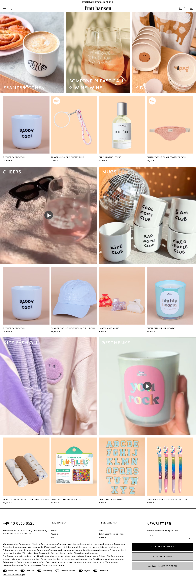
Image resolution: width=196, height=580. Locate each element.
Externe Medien (68, 571)
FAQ (101, 530)
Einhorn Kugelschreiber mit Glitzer (167, 499)
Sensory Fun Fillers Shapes (66, 499)
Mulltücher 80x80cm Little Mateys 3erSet (26, 499)
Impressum (72, 562)
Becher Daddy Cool (14, 157)
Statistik (30, 571)
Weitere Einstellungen (14, 575)
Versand (103, 537)
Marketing (47, 571)
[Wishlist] (186, 8)
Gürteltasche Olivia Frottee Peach (166, 157)
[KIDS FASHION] (48, 386)
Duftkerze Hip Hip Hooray (161, 328)
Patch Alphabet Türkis (111, 499)
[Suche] (10, 8)
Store (54, 530)
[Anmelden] (180, 8)
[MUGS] (147, 215)
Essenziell (12, 571)
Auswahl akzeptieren (162, 566)
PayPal (87, 571)
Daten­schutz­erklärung (53, 565)
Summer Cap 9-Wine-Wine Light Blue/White (74, 328)
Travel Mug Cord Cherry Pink (67, 157)
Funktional (103, 571)
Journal (54, 534)
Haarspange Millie (109, 328)
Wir (52, 537)
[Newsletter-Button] (189, 538)
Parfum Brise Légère (110, 157)
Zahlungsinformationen (111, 534)
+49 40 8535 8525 (18, 523)
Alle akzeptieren (162, 547)
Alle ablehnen (162, 556)
